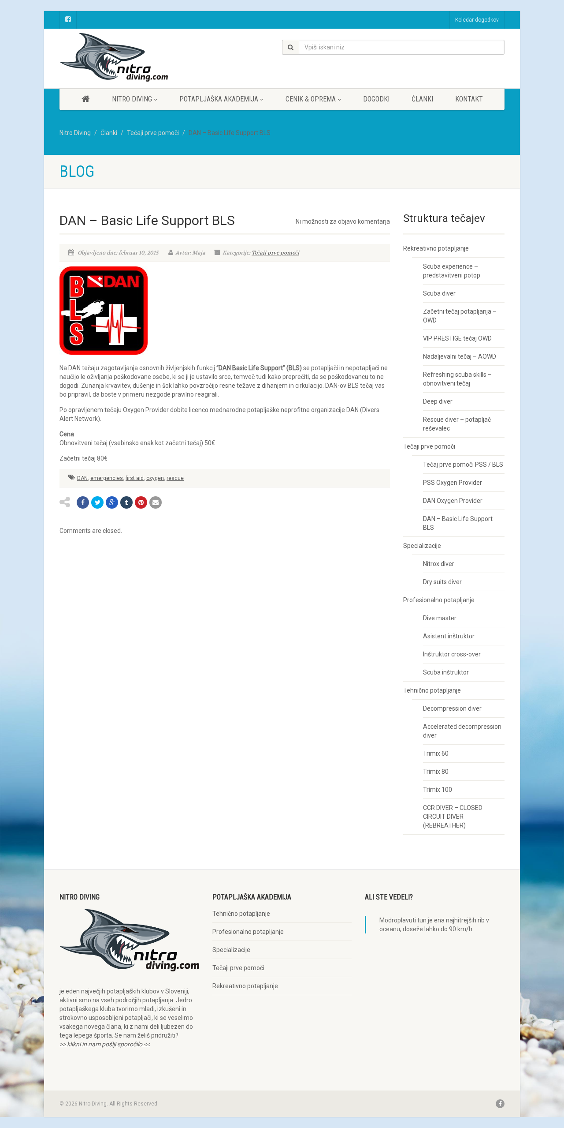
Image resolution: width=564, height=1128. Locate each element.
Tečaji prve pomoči (275, 252)
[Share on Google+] (112, 502)
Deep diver (438, 401)
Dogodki (376, 99)
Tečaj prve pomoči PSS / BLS (463, 464)
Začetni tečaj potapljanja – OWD (460, 316)
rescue (175, 478)
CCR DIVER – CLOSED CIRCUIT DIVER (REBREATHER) (452, 816)
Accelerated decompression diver (462, 731)
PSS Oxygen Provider (452, 482)
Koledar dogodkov (477, 20)
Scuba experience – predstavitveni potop (451, 271)
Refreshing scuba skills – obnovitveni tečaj (457, 379)
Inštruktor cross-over (452, 654)
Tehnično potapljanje (432, 690)
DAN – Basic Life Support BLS (458, 523)
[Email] (155, 502)
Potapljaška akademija (218, 99)
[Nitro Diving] (129, 57)
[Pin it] (141, 502)
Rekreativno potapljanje (436, 248)
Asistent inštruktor (449, 636)
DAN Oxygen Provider (452, 500)
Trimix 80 (436, 771)
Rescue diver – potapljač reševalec (457, 424)
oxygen (155, 478)
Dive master (439, 618)
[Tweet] (97, 502)
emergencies (106, 478)
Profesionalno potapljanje (439, 599)
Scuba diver (439, 293)
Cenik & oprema (311, 99)
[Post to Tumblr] (126, 502)
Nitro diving (132, 99)
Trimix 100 (437, 789)
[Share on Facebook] (83, 502)
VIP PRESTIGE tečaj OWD (457, 338)
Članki (422, 99)
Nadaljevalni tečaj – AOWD (459, 356)
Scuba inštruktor (446, 672)
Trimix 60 (436, 753)
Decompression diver (452, 708)
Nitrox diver (438, 563)
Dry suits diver (442, 581)
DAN (82, 478)
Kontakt (469, 99)
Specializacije (422, 545)
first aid (135, 478)
